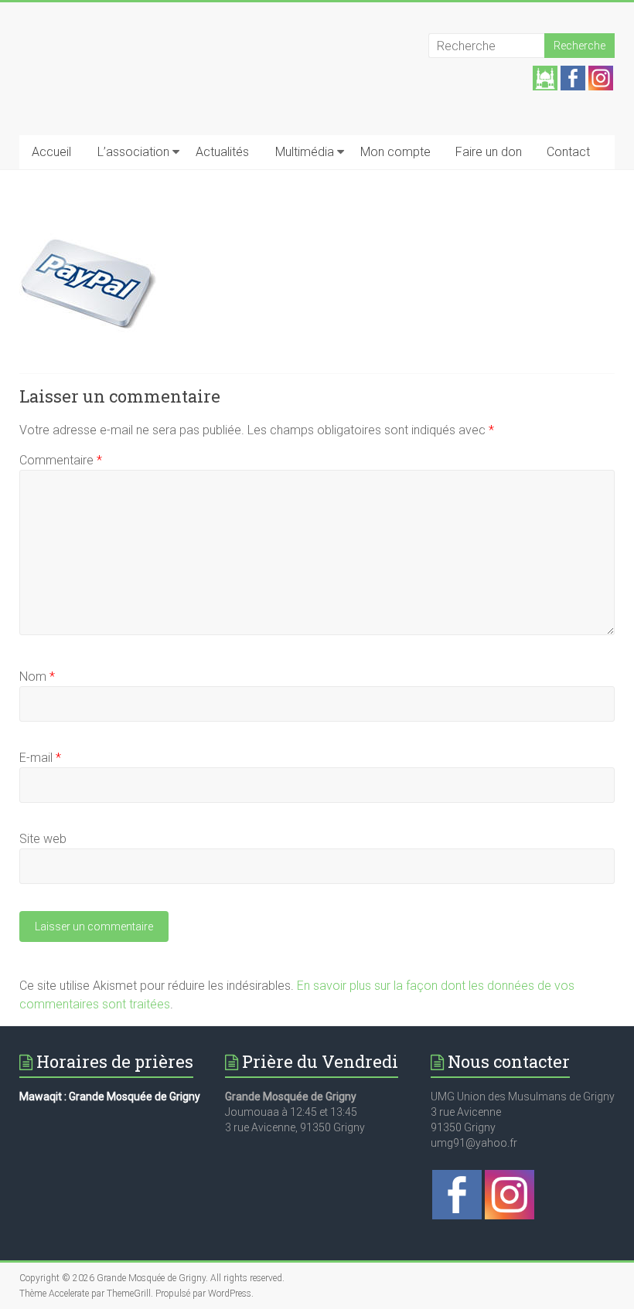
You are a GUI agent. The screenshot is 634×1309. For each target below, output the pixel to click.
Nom (37, 676)
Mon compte (395, 151)
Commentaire (60, 460)
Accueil (51, 151)
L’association (133, 151)
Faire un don (488, 151)
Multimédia (304, 151)
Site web (42, 838)
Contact (568, 151)
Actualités (222, 151)
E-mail (40, 757)
